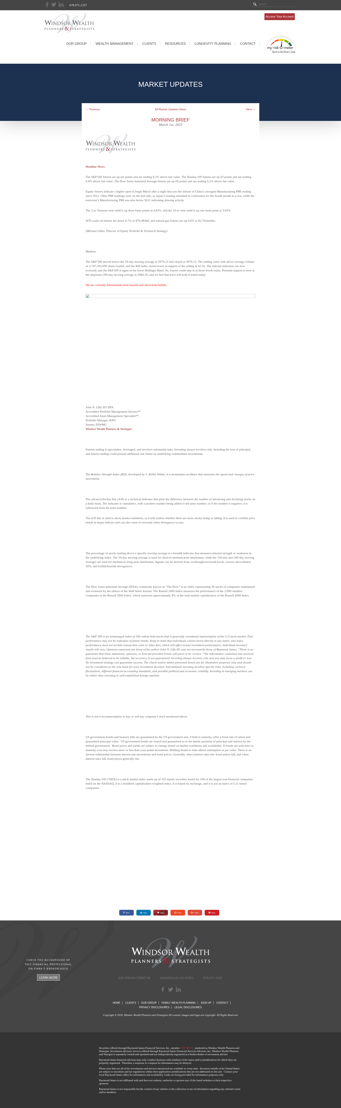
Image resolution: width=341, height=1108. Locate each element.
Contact (222, 1002)
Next (250, 109)
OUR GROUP (76, 44)
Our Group (149, 1002)
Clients (130, 1002)
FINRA (184, 1047)
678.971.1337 (78, 5)
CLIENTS (149, 44)
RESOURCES (175, 44)
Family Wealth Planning (179, 1002)
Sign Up (206, 1002)
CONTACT (248, 44)
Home (116, 1002)
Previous (93, 109)
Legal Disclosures (188, 1007)
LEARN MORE (48, 977)
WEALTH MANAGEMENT (114, 44)
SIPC (191, 1047)
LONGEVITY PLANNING (213, 44)
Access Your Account (279, 16)
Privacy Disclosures (154, 1007)
